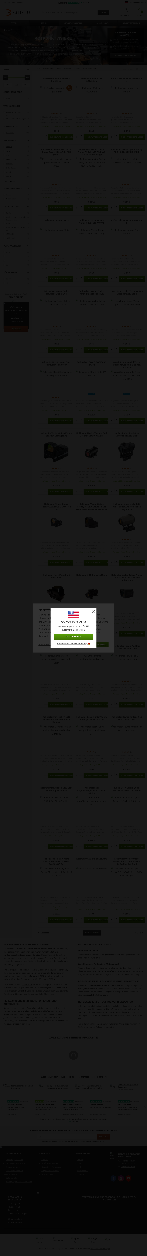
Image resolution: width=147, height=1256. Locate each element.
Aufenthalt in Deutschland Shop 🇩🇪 (73, 643)
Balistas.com (79, 629)
